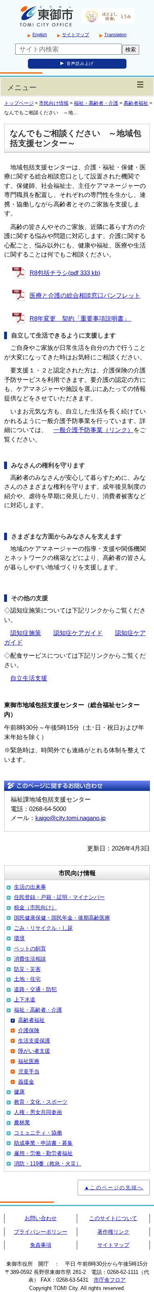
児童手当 (28, 1071)
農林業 (22, 1122)
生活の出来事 (30, 887)
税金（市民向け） (35, 907)
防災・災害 (27, 969)
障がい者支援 (34, 1051)
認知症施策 (25, 632)
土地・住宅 (27, 979)
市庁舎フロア (110, 1280)
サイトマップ (75, 34)
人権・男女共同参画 (38, 1112)
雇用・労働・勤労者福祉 (43, 1153)
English (39, 34)
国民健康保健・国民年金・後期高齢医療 (62, 918)
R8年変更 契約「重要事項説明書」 (80, 318)
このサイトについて (113, 1218)
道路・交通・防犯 (35, 989)
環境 (19, 938)
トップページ (19, 103)
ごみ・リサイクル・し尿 (43, 928)
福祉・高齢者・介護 (96, 103)
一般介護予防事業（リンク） (93, 429)
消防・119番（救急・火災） (47, 1163)
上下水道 (24, 999)
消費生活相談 (30, 959)
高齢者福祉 (136, 103)
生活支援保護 (34, 1041)
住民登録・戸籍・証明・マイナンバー (59, 897)
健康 (19, 1092)
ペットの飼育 (30, 948)
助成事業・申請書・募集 (43, 1143)
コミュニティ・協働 (38, 1133)
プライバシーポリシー (40, 1232)
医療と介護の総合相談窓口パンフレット (85, 295)
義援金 (26, 1082)
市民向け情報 (54, 103)
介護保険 (28, 1030)
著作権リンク (113, 1232)
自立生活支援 (28, 678)
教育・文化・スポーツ (40, 1102)
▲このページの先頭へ (113, 1187)
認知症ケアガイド (78, 632)
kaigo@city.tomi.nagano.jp (70, 817)
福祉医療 (28, 1061)
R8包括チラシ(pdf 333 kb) (65, 272)
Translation (115, 34)
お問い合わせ (41, 1218)
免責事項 (40, 1245)
